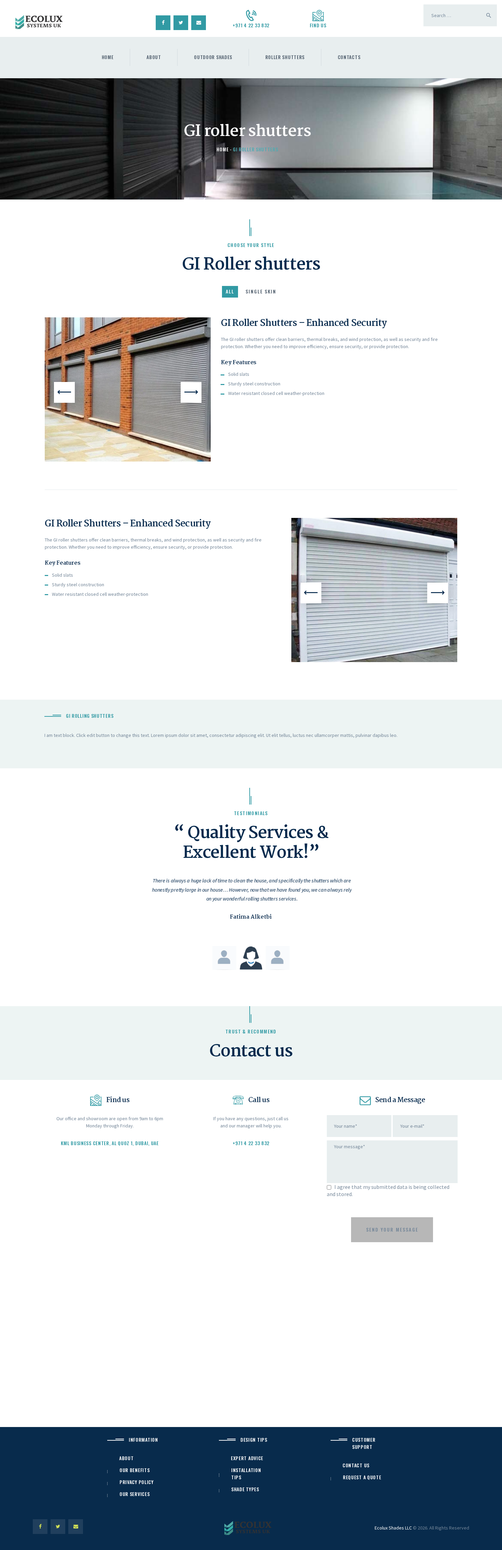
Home (222, 149)
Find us (318, 25)
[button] (64, 392)
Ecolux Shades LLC (393, 1528)
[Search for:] (460, 15)
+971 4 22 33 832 (251, 25)
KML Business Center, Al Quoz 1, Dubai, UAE (109, 1143)
